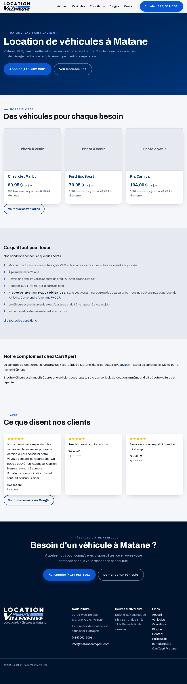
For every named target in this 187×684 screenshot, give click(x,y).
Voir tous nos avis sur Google (28, 500)
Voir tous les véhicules (24, 209)
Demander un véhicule (120, 574)
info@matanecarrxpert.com (90, 644)
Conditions (97, 6)
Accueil (62, 6)
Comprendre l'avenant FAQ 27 (40, 297)
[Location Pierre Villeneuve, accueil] (17, 6)
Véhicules (78, 6)
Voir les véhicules (72, 69)
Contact (129, 6)
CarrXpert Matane (164, 648)
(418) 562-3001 (82, 637)
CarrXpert (123, 364)
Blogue (114, 6)
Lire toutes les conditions (20, 320)
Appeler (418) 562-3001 (161, 6)
